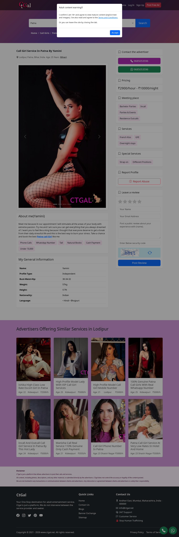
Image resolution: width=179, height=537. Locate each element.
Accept (115, 32)
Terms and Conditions (108, 17)
